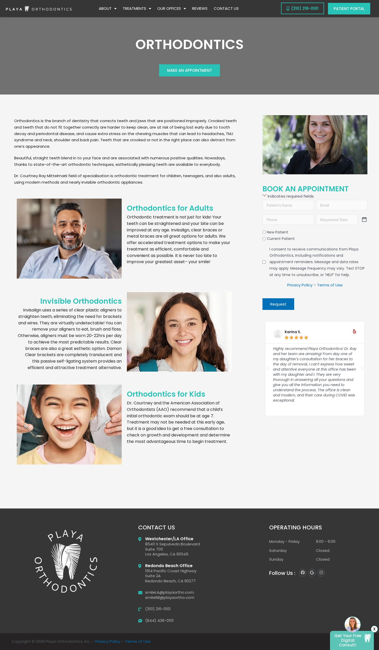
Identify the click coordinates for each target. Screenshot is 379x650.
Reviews (200, 8)
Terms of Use (330, 285)
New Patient (277, 232)
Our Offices (169, 8)
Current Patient (281, 238)
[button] (267, 368)
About (105, 8)
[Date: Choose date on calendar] (364, 219)
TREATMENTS (134, 8)
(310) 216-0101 (303, 8)
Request (278, 304)
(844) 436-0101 (159, 620)
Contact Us (226, 8)
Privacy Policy (299, 285)
